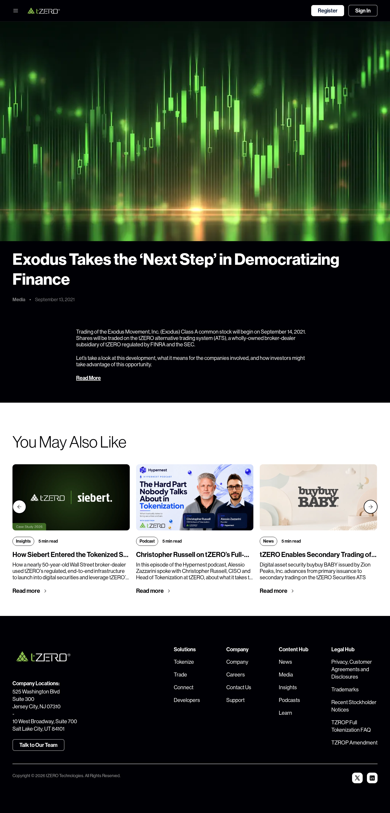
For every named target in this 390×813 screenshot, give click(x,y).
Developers (187, 700)
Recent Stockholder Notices (353, 706)
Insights (288, 687)
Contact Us (238, 687)
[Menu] (15, 10)
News (285, 662)
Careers (235, 675)
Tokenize (184, 662)
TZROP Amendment (354, 743)
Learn (285, 713)
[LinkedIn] (372, 778)
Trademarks (345, 690)
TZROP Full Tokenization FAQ (351, 726)
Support (235, 700)
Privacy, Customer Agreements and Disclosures (351, 669)
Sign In (363, 10)
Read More (88, 378)
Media (286, 675)
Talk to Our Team (38, 745)
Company (237, 662)
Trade (180, 675)
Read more (26, 591)
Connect (183, 687)
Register (327, 10)
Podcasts (289, 700)
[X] (357, 778)
